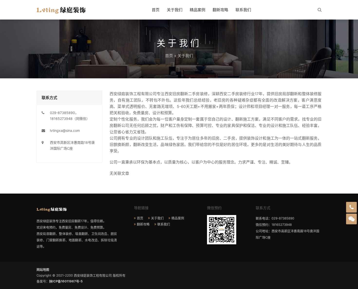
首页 (156, 9)
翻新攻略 (220, 9)
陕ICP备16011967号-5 (66, 281)
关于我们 (174, 9)
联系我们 (243, 9)
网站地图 (43, 269)
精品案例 (197, 9)
